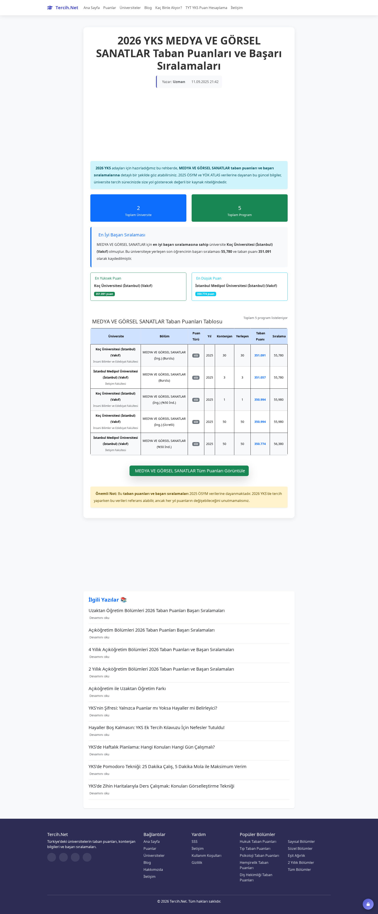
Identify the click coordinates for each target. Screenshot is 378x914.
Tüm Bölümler (299, 869)
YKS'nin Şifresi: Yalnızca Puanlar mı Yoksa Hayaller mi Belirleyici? (153, 708)
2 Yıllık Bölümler (301, 862)
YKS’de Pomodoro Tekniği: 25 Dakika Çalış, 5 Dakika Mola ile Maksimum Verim (168, 766)
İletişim (237, 7)
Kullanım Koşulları (206, 855)
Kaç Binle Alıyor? (168, 7)
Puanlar (109, 7)
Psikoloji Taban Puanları (259, 855)
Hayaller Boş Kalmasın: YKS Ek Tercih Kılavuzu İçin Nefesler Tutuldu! (156, 727)
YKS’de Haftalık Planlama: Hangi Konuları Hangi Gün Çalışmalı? (152, 747)
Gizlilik (197, 862)
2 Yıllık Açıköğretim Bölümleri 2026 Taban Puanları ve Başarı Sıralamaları (161, 669)
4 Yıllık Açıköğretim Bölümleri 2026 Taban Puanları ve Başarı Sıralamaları (161, 649)
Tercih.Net (66, 8)
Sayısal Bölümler (301, 841)
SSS (195, 841)
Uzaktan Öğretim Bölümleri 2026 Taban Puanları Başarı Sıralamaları (157, 610)
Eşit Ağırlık (296, 855)
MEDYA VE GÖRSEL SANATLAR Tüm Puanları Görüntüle (190, 471)
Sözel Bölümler (300, 848)
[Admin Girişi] (368, 904)
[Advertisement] (189, 129)
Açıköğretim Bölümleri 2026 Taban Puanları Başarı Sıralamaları (152, 630)
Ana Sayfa (92, 7)
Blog (148, 7)
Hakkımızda (153, 869)
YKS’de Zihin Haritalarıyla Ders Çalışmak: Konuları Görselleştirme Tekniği (161, 786)
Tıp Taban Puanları (255, 848)
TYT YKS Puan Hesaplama (206, 7)
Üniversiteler (130, 7)
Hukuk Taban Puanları (258, 841)
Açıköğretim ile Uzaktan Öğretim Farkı (127, 688)
